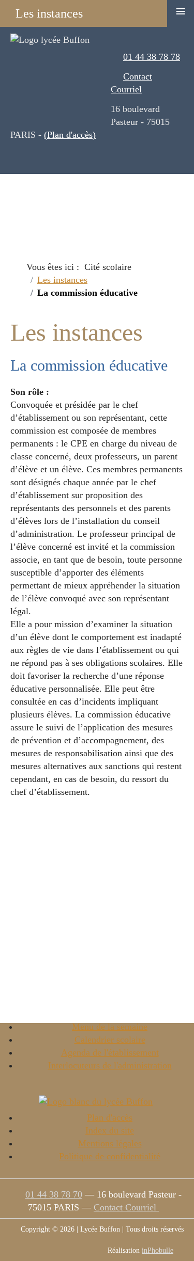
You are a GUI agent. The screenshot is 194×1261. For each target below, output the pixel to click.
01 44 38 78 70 (53, 1194)
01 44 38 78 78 (151, 57)
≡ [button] (180, 11)
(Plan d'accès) (70, 135)
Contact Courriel (126, 1207)
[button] (158, 1225)
